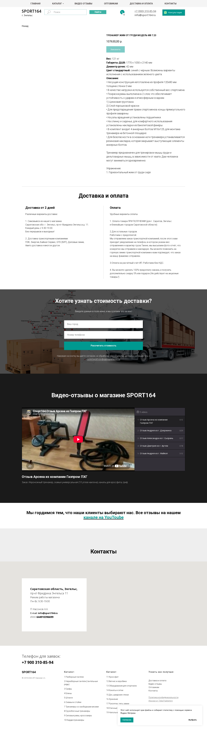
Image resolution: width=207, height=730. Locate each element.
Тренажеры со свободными (79, 707)
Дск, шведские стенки (119, 695)
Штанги (69, 698)
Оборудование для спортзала (123, 686)
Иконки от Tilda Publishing (161, 701)
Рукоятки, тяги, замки (119, 703)
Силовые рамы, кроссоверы (79, 715)
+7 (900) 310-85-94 (145, 11)
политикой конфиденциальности (103, 359)
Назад (25, 26)
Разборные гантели (75, 677)
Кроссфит (114, 677)
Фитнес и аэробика (118, 681)
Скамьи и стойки (73, 702)
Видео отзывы (83, 3)
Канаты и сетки (116, 690)
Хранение (113, 699)
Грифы (69, 689)
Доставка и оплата (141, 3)
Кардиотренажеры (75, 720)
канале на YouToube (104, 517)
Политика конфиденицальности (163, 697)
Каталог (57, 3)
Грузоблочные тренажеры (78, 711)
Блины (69, 693)
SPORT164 (31, 11)
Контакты (170, 3)
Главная (35, 3)
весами (95, 707)
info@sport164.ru (145, 15)
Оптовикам (111, 3)
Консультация (175, 12)
